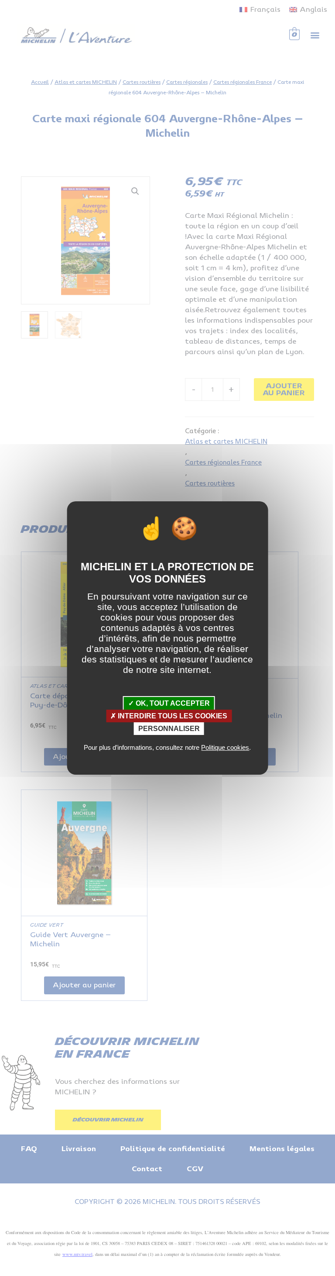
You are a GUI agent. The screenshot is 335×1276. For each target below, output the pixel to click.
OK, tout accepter (172, 703)
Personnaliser (169, 728)
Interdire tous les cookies (171, 716)
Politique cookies (225, 747)
